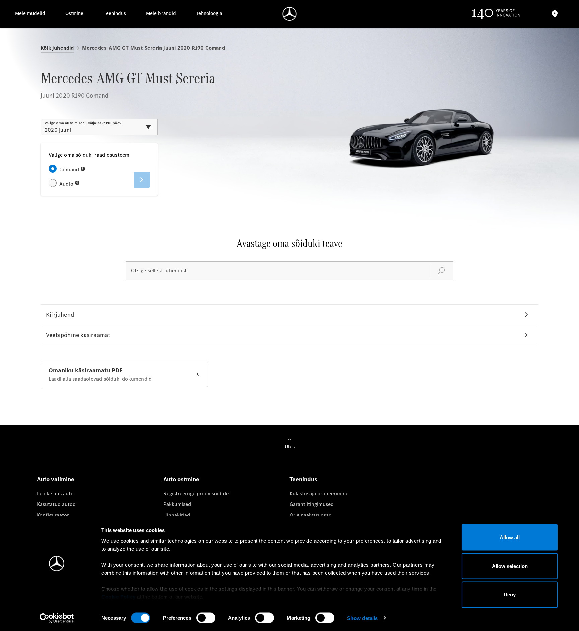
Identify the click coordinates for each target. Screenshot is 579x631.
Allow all (510, 537)
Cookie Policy (118, 597)
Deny (510, 594)
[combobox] (99, 127)
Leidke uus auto (55, 493)
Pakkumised (177, 504)
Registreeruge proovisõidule (196, 493)
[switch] (205, 617)
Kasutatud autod (56, 504)
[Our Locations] (555, 14)
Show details (362, 618)
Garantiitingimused (312, 504)
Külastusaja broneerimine (319, 493)
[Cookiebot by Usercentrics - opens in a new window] (56, 618)
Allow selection (510, 566)
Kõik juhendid (57, 47)
